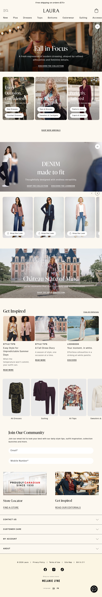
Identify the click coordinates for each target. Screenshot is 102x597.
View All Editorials (91, 312)
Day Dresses (12, 109)
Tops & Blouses (46, 109)
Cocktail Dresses (14, 115)
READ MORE (8, 370)
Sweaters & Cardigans (49, 115)
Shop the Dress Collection (51, 292)
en (54, 588)
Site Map (68, 562)
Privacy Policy (39, 562)
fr (58, 588)
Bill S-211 (80, 562)
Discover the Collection (51, 66)
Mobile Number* (19, 461)
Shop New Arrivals (50, 130)
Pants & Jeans (78, 109)
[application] (94, 589)
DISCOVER (72, 360)
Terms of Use (54, 562)
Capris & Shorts (79, 115)
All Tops (72, 419)
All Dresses (16, 419)
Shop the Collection (37, 186)
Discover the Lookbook (63, 186)
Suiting (44, 419)
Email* (14, 450)
